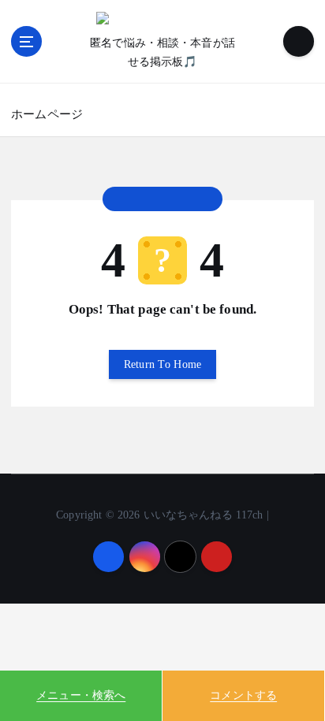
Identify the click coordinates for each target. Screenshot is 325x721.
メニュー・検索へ (80, 695)
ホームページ (47, 114)
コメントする (243, 695)
